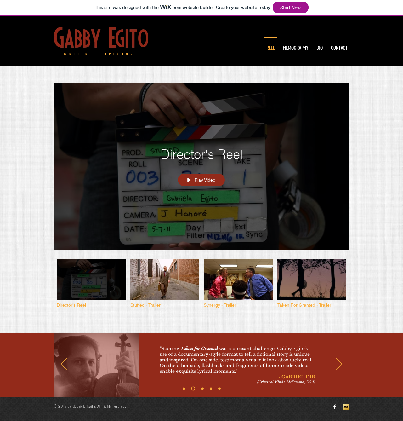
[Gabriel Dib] (193, 389)
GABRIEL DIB (298, 377)
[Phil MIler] (202, 388)
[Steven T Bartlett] (184, 388)
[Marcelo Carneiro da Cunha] (219, 388)
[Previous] (64, 364)
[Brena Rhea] (211, 388)
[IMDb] (346, 407)
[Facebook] (335, 407)
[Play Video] (91, 283)
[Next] (339, 364)
